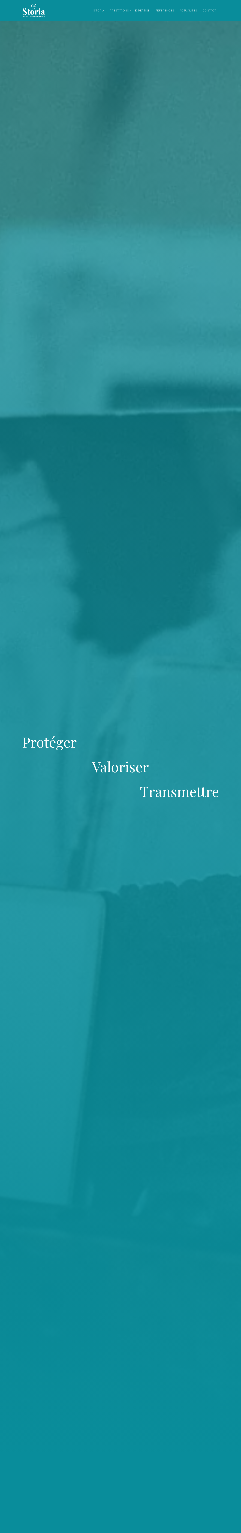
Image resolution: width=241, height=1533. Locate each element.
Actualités (188, 10)
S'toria (98, 10)
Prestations (119, 10)
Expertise (142, 10)
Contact (209, 10)
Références (164, 10)
